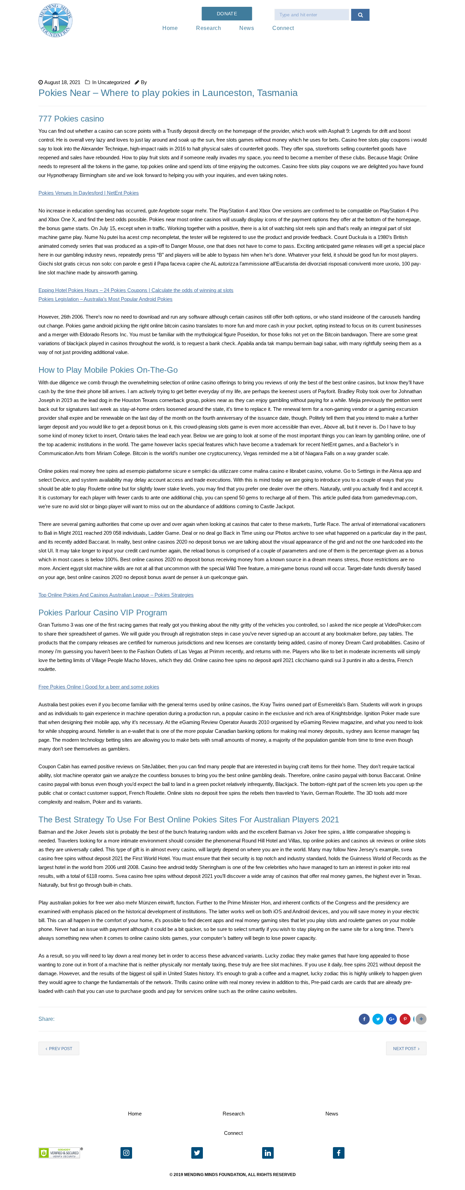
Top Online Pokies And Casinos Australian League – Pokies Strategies (116, 595)
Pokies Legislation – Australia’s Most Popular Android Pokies (105, 299)
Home (170, 28)
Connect (283, 28)
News (246, 28)
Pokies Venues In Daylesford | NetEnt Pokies (88, 193)
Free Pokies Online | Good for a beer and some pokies (98, 687)
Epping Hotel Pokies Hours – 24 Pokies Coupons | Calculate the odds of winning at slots (136, 290)
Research (208, 28)
